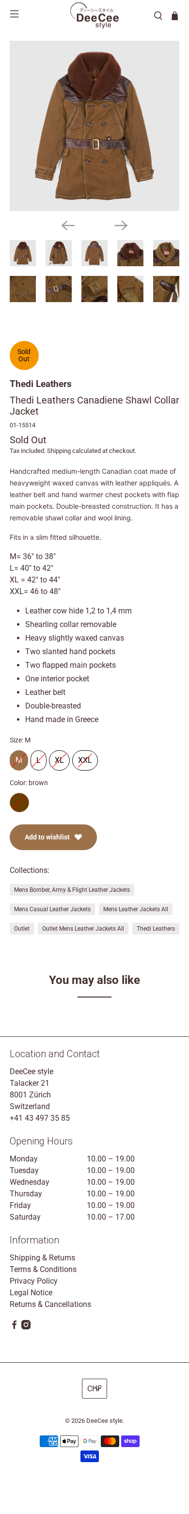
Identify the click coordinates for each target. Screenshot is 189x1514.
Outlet (22, 928)
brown (19, 802)
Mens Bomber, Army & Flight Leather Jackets (72, 889)
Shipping (59, 450)
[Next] (121, 225)
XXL (85, 757)
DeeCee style (104, 1420)
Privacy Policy (34, 1281)
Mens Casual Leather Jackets (52, 909)
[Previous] (68, 225)
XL (59, 757)
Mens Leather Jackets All (135, 909)
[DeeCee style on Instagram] (26, 1327)
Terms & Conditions (43, 1269)
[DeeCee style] (94, 15)
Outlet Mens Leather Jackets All (83, 928)
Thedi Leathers (41, 383)
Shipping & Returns (42, 1257)
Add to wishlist (47, 837)
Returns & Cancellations (50, 1304)
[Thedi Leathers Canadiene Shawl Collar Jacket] (95, 126)
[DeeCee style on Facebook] (14, 1327)
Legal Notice (31, 1292)
